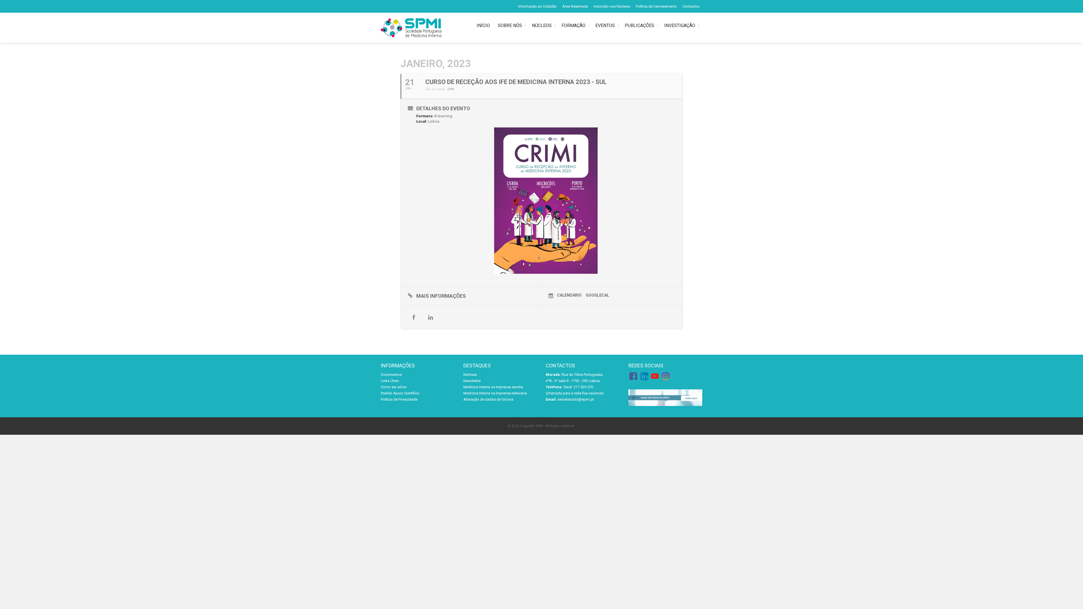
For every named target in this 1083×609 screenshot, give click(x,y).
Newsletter (472, 381)
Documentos (391, 374)
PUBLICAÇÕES (639, 25)
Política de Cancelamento (656, 6)
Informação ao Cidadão (537, 6)
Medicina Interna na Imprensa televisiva (495, 393)
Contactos (691, 6)
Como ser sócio (394, 387)
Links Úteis (390, 381)
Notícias (470, 374)
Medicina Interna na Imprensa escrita (493, 387)
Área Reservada (575, 6)
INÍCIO (484, 25)
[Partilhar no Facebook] (413, 317)
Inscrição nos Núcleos (612, 6)
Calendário (569, 295)
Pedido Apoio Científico (400, 393)
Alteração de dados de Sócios (488, 399)
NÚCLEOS (542, 25)
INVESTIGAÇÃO (679, 25)
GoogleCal (597, 295)
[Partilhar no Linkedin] (430, 317)
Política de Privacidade (399, 399)
